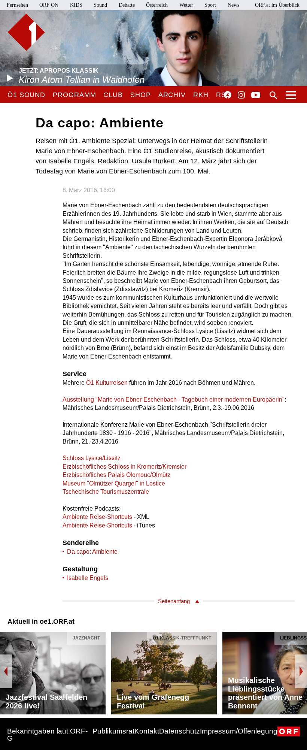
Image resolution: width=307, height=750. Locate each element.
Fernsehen (17, 5)
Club (113, 95)
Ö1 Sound (26, 95)
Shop (140, 95)
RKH (201, 95)
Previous (6, 671)
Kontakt (146, 731)
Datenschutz (179, 731)
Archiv (172, 95)
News (233, 5)
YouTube (255, 95)
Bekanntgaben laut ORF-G (47, 734)
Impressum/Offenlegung (238, 731)
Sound (100, 5)
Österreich (157, 5)
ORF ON (48, 5)
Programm (74, 95)
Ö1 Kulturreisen (107, 382)
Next (301, 671)
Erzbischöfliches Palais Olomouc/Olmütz (116, 475)
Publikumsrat (113, 731)
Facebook (227, 95)
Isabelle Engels (87, 578)
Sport (210, 5)
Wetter (186, 5)
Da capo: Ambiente (92, 551)
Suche (273, 95)
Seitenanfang (174, 601)
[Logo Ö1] (26, 32)
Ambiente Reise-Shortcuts (97, 517)
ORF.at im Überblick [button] (277, 5)
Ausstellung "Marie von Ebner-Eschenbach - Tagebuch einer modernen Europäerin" (174, 399)
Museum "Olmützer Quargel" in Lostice (114, 483)
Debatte (127, 5)
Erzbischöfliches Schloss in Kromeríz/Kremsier (124, 466)
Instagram (241, 95)
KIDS (76, 5)
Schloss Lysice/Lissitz (92, 458)
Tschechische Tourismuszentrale (106, 492)
